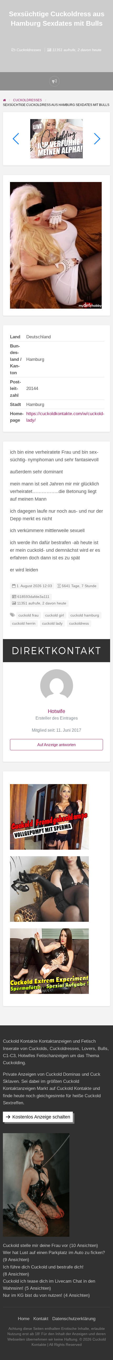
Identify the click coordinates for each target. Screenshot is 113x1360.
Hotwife (56, 711)
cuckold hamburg (84, 615)
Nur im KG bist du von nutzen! (32, 1295)
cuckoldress (79, 623)
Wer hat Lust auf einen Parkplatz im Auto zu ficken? (54, 1252)
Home (23, 1318)
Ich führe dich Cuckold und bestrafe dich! (43, 1267)
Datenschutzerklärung (73, 1318)
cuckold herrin (23, 623)
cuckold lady (52, 623)
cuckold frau (28, 615)
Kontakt (40, 1318)
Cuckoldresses (29, 50)
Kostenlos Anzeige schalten (41, 1117)
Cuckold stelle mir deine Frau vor (35, 1245)
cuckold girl (54, 615)
